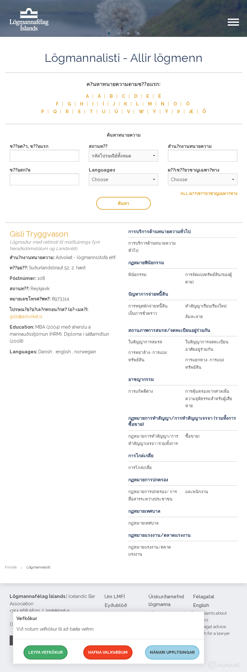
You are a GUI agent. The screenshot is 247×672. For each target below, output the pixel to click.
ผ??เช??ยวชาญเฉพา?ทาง (193, 169)
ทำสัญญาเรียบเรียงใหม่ (206, 306)
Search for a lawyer (211, 633)
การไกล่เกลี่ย (140, 467)
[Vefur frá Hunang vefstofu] (224, 666)
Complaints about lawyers (210, 616)
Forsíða (11, 567)
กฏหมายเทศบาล (143, 523)
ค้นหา (123, 203)
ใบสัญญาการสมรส (145, 342)
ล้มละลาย (194, 316)
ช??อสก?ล (20, 169)
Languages (102, 169)
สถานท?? (98, 146)
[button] (237, 28)
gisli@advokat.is (26, 316)
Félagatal (203, 597)
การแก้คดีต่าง (140, 391)
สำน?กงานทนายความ (190, 146)
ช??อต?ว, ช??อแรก (29, 146)
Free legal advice (209, 626)
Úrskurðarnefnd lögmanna (166, 600)
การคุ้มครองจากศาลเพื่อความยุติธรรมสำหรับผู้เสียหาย (208, 398)
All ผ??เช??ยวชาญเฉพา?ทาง (208, 193)
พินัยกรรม (137, 274)
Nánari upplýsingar (172, 652)
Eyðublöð (116, 605)
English (201, 605)
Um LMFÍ (115, 597)
